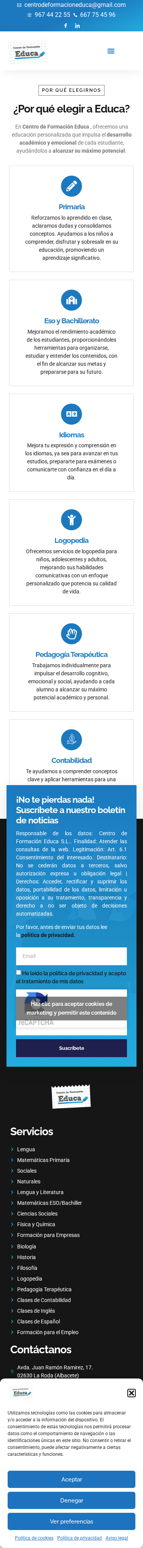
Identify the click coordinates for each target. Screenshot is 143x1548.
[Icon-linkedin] (78, 25)
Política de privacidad (79, 1538)
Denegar (71, 1500)
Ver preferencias (71, 1521)
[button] (131, 1393)
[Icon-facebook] (65, 25)
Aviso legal (117, 1538)
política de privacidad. (48, 935)
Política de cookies (34, 1538)
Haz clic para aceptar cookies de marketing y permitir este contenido (71, 1008)
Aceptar (71, 1479)
